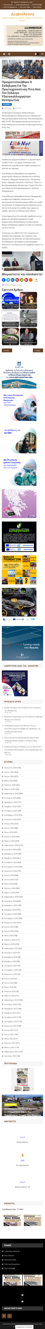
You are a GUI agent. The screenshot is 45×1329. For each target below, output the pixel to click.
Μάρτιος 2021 (9, 1047)
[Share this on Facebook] (4, 280)
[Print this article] (22, 280)
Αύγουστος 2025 (10, 819)
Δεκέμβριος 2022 (10, 957)
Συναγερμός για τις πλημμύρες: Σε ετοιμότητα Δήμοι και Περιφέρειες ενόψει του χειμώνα (22, 1112)
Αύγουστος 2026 (10, 768)
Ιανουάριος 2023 (10, 953)
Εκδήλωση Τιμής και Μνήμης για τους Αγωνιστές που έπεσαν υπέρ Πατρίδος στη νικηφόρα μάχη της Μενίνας (23, 750)
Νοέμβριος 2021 (10, 1013)
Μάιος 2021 (8, 1039)
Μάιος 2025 (8, 832)
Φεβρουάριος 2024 (11, 897)
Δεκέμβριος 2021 (10, 1009)
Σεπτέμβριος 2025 (11, 815)
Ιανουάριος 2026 (10, 798)
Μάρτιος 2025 (9, 841)
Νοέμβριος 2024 (10, 858)
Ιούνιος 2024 (9, 880)
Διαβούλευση (22, 14)
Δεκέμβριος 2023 (10, 905)
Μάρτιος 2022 (9, 996)
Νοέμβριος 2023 (10, 910)
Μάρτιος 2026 (9, 789)
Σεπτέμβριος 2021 (11, 1021)
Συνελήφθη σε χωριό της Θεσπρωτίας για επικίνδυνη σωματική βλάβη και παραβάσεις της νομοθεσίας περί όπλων (22, 729)
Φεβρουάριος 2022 (11, 1000)
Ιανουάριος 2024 (10, 901)
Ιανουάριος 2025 (10, 849)
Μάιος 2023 (8, 936)
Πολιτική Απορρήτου (10, 7)
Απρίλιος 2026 (9, 785)
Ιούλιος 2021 (9, 1030)
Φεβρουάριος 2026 (11, 794)
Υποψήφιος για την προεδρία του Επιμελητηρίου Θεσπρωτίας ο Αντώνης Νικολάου (39, 351)
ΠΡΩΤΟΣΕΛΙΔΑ (37, 5)
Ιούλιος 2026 (9, 772)
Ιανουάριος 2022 (10, 1004)
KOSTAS (18, 108)
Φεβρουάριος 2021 (11, 1052)
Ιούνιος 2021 (9, 1034)
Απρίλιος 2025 (9, 837)
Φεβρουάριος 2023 (11, 948)
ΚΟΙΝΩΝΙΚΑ (6, 104)
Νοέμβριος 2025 (10, 806)
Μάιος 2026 (8, 781)
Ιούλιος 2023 (9, 927)
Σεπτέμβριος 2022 (11, 970)
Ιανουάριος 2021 (10, 1056)
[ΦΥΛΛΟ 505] (18, 1089)
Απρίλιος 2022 (9, 991)
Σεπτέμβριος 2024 (11, 867)
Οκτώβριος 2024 (10, 862)
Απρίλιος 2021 (9, 1043)
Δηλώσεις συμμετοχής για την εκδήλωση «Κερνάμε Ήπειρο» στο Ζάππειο (23, 718)
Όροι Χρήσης (37, 7)
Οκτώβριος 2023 (10, 914)
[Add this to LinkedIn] (13, 280)
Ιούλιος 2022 (9, 979)
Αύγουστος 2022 (10, 974)
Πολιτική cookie (25, 7)
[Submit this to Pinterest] (17, 280)
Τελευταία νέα (8, 5)
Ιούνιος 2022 (9, 983)
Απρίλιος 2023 (9, 940)
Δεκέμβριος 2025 (10, 802)
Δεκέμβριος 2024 (10, 854)
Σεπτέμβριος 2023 (11, 918)
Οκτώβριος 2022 (10, 966)
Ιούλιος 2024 (9, 875)
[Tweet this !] (8, 280)
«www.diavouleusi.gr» (22, 5)
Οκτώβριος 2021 (10, 1017)
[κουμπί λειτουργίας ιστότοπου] (37, 54)
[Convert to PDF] (26, 280)
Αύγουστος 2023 (10, 923)
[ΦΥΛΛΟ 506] (26, 1089)
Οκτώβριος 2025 (10, 811)
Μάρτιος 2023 (9, 944)
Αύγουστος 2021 (10, 1026)
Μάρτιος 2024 (9, 893)
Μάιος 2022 (8, 987)
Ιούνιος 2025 (9, 828)
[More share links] (31, 280)
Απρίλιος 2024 (9, 888)
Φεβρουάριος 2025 (11, 845)
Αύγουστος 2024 (10, 871)
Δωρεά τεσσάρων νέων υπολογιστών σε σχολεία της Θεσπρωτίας (22, 709)
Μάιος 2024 (8, 884)
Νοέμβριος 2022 (10, 961)
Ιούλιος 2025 (9, 824)
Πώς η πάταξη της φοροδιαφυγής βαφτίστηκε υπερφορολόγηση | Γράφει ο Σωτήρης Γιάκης (21, 739)
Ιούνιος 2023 (9, 931)
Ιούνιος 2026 (9, 776)
